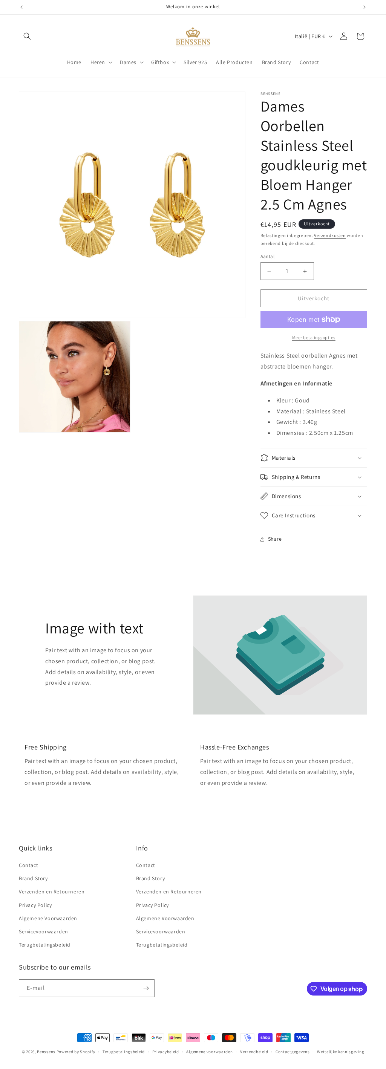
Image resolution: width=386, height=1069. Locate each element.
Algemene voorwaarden (209, 1051)
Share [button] (275, 538)
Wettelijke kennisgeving (340, 1051)
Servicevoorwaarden (43, 931)
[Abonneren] (146, 988)
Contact (28, 865)
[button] (27, 36)
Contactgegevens (293, 1051)
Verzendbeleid (254, 1051)
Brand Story (33, 878)
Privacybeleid (165, 1051)
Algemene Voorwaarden (48, 918)
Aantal (267, 256)
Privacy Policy (35, 905)
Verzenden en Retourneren (51, 891)
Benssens (46, 1051)
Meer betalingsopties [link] (313, 337)
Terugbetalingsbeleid (44, 944)
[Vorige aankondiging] (21, 7)
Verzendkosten (330, 235)
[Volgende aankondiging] (364, 7)
